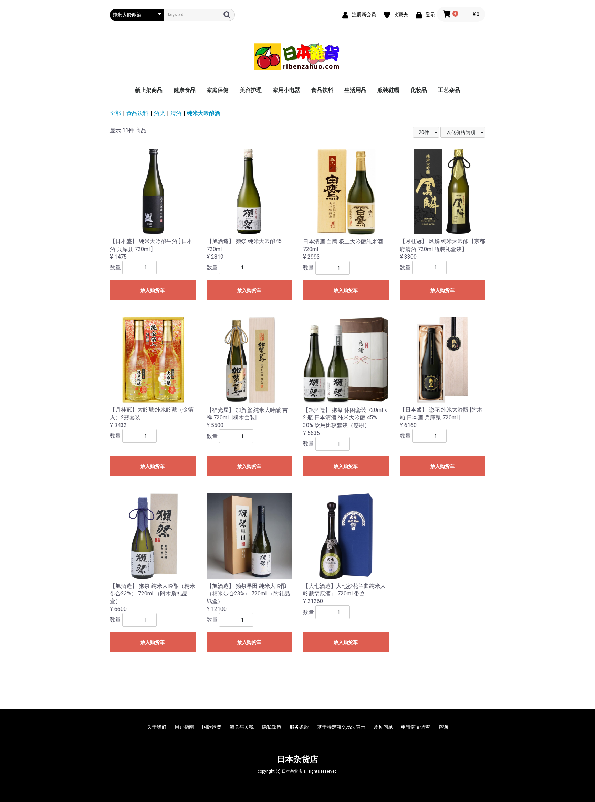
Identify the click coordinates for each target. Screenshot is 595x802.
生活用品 (355, 90)
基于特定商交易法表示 (341, 727)
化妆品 (418, 90)
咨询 (443, 727)
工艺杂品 (449, 90)
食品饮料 (322, 90)
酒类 (159, 113)
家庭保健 (218, 90)
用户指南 (184, 727)
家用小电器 (286, 90)
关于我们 (156, 727)
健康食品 (185, 90)
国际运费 (211, 727)
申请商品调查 (415, 727)
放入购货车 (152, 290)
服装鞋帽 (388, 90)
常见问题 (383, 727)
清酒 (175, 113)
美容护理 (251, 90)
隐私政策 (271, 727)
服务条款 (299, 727)
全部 (115, 113)
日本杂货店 (297, 759)
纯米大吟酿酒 (203, 113)
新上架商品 (149, 90)
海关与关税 (242, 727)
